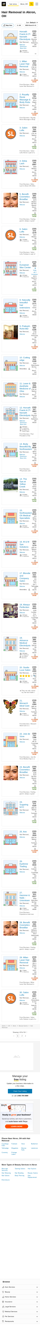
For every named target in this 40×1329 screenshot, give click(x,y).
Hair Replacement (32, 1176)
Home (4, 1026)
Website (22, 44)
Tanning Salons (20, 1168)
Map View (9, 25)
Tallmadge (5, 1148)
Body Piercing (19, 1175)
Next (25, 1036)
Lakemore (34, 1148)
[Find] (31, 4)
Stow (23, 1144)
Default (33, 22)
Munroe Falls (23, 1149)
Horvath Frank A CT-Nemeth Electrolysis (25, 35)
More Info (23, 48)
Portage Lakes (14, 1153)
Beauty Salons (23, 1026)
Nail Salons (5, 1175)
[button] (36, 4)
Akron (14, 1026)
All (20, 25)
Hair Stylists (32, 1168)
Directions (23, 46)
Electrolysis (6, 1180)
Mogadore (14, 1148)
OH (9, 1026)
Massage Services (5, 1169)
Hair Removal (24, 42)
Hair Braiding (19, 1173)
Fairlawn (14, 1144)
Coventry (5, 1152)
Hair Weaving (6, 1173)
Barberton (34, 1144)
